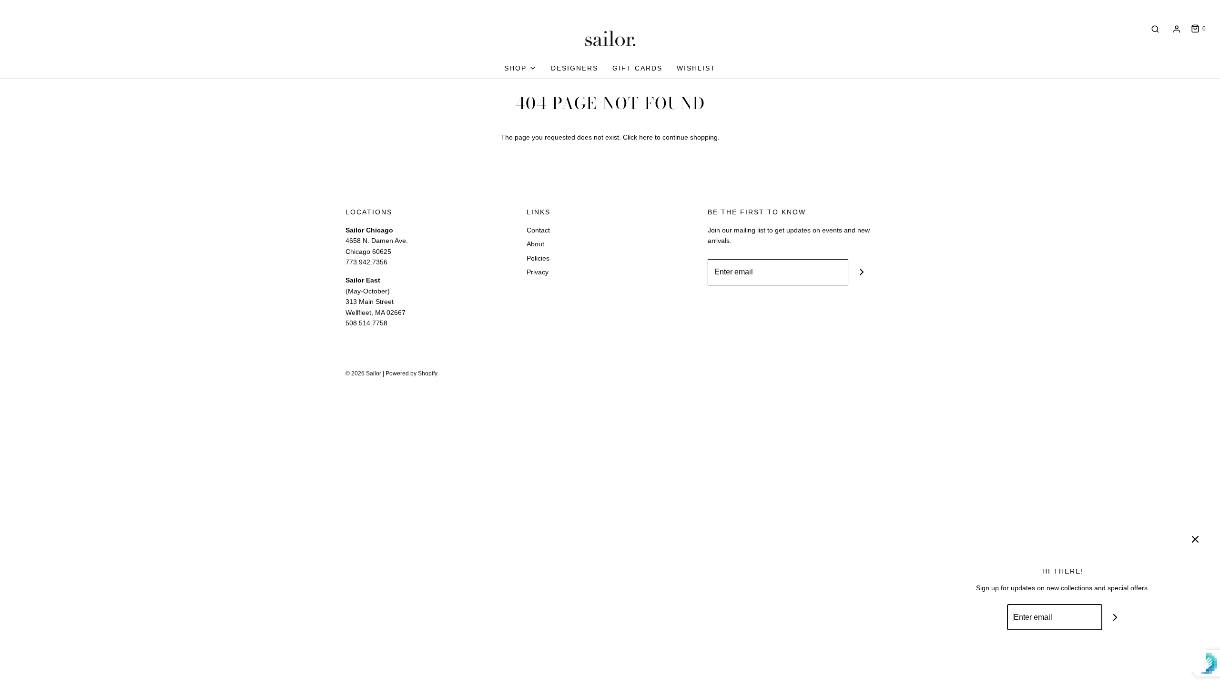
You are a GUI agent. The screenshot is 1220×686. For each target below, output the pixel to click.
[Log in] (1176, 29)
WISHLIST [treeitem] (696, 68)
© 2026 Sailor (363, 373)
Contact (538, 230)
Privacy (538, 272)
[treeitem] (520, 68)
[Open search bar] (1155, 29)
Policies (538, 258)
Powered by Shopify (411, 373)
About (535, 244)
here (646, 137)
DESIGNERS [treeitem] (574, 68)
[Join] (861, 272)
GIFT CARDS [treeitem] (637, 68)
